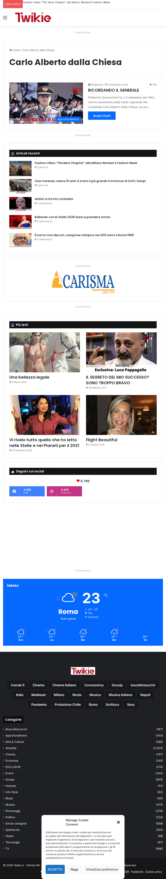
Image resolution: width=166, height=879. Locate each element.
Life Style (11, 792)
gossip (117, 685)
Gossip (9, 779)
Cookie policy (153, 871)
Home (16, 50)
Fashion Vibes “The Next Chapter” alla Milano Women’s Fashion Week (86, 163)
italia (19, 695)
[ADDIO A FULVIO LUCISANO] (20, 204)
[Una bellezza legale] (44, 352)
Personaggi (12, 811)
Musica (10, 804)
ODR (126, 871)
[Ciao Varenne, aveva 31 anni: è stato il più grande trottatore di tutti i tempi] (20, 186)
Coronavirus (94, 685)
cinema (38, 685)
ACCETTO (55, 869)
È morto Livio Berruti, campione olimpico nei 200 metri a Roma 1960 (84, 235)
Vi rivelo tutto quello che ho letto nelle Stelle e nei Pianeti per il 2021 (44, 442)
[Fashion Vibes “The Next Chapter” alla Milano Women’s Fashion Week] (20, 168)
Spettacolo (12, 829)
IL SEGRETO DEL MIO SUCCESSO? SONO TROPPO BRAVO (117, 380)
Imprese (10, 785)
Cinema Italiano (64, 685)
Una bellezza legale (29, 377)
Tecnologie (12, 842)
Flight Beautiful (101, 440)
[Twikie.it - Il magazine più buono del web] (33, 17)
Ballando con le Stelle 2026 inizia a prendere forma (72, 217)
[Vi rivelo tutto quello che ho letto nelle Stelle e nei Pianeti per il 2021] (44, 415)
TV (7, 848)
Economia (11, 760)
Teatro (9, 836)
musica (95, 695)
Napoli (145, 695)
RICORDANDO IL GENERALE (113, 90)
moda (76, 695)
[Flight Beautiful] (121, 415)
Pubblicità (137, 871)
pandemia (39, 704)
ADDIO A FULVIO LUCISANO (54, 199)
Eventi (9, 773)
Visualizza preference (102, 869)
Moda (9, 798)
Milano (59, 695)
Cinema (10, 754)
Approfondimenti (16, 735)
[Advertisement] (83, 534)
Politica (10, 817)
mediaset (38, 695)
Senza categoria (16, 823)
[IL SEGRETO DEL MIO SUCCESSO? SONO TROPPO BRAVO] (121, 352)
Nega (74, 869)
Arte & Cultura (14, 741)
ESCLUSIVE (13, 767)
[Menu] (5, 19)
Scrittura (112, 704)
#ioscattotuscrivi (16, 729)
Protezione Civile (68, 704)
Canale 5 (17, 685)
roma (93, 704)
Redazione (97, 84)
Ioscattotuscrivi (143, 685)
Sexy (131, 704)
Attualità (10, 748)
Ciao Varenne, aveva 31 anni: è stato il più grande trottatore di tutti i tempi (70, 2)
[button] (118, 822)
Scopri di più (102, 115)
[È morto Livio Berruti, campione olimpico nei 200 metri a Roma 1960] (20, 240)
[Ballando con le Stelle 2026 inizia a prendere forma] (20, 222)
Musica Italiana (120, 695)
